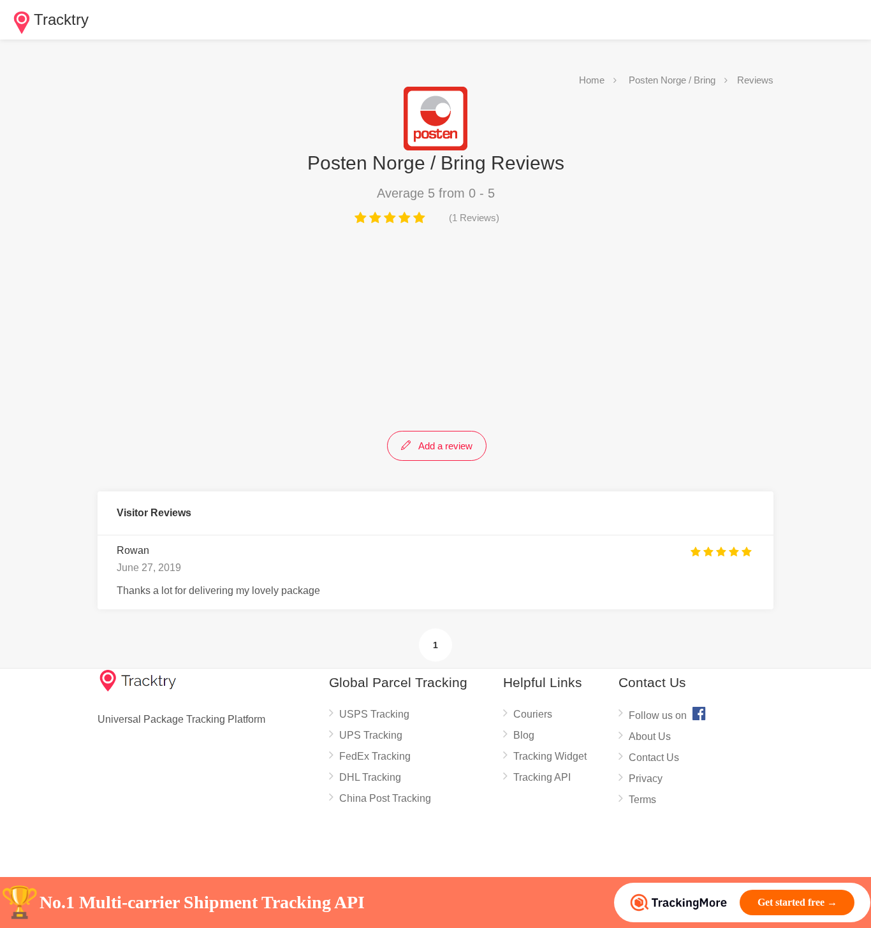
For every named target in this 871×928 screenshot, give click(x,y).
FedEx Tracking (375, 756)
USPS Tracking (374, 714)
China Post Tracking (385, 798)
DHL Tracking (370, 777)
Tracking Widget (550, 756)
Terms (642, 799)
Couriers (532, 714)
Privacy (645, 778)
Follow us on (667, 713)
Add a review (444, 445)
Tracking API (542, 777)
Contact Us (654, 757)
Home (591, 80)
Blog (523, 735)
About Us (650, 736)
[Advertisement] (435, 325)
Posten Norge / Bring (672, 80)
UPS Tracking (370, 735)
